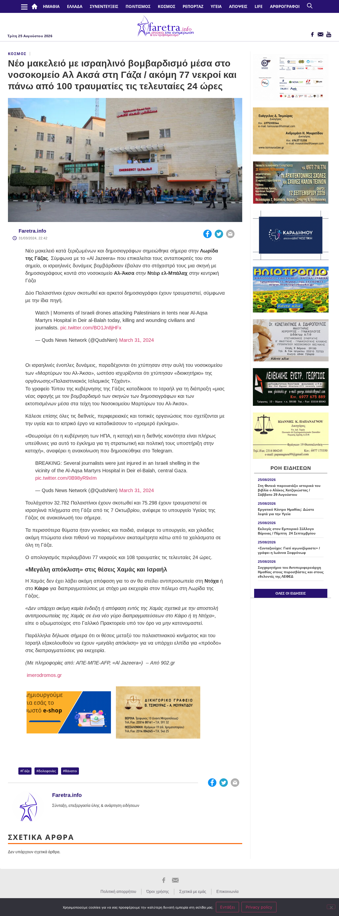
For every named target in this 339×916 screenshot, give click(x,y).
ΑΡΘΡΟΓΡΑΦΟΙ (285, 6)
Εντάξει (227, 907)
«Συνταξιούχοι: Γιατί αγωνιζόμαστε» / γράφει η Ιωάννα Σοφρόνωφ (289, 550)
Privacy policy (259, 907)
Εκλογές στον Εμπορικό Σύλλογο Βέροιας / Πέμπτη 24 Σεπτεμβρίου (286, 531)
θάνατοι (71, 771)
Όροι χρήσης (157, 891)
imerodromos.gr (43, 675)
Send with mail (230, 234)
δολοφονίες (47, 771)
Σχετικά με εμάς (192, 891)
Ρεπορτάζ (193, 6)
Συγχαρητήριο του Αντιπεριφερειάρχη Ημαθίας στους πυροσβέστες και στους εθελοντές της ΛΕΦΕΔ (291, 572)
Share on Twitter (219, 234)
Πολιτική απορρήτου (118, 891)
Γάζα (26, 771)
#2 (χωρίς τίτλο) (35, 6)
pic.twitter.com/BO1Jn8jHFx (90, 327)
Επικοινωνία (227, 891)
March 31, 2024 (136, 340)
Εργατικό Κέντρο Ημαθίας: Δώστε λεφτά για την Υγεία (286, 511)
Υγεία (216, 6)
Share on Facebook (207, 234)
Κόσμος (166, 6)
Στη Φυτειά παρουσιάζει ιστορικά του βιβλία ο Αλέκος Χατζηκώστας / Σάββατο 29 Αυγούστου (289, 490)
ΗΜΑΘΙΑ (51, 6)
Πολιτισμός (138, 6)
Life (259, 6)
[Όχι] (331, 907)
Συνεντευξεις (104, 6)
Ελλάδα (74, 6)
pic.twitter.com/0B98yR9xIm (66, 478)
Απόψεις (238, 6)
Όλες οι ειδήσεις (290, 593)
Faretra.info (32, 231)
